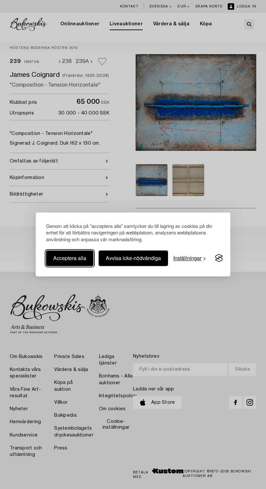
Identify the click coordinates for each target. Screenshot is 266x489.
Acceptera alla (69, 258)
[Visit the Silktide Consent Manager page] (219, 258)
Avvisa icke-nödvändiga (133, 258)
